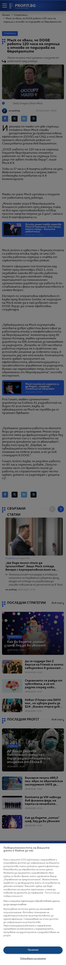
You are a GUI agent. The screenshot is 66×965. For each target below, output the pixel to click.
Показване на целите (33, 959)
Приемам (33, 950)
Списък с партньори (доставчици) (24, 939)
